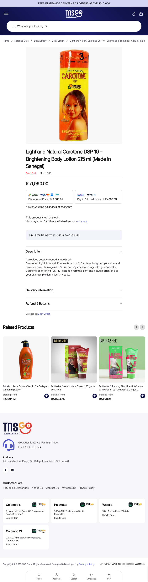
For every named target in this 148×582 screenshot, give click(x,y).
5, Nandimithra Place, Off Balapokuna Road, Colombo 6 (25, 512)
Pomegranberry (86, 564)
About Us (37, 487)
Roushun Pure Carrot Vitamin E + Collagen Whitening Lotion (25, 388)
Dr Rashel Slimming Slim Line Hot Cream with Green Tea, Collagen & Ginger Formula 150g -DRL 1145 (121, 389)
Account (56, 579)
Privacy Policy (86, 487)
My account (69, 487)
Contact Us (52, 487)
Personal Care (22, 40)
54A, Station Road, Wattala (115, 511)
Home (6, 40)
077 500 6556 (38, 445)
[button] (74, 254)
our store (81, 221)
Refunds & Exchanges (16, 487)
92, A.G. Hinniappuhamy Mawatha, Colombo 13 (23, 539)
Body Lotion (58, 40)
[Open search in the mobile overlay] (74, 26)
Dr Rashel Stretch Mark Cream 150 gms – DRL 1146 (73, 388)
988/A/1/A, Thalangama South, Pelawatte (69, 512)
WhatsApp (91, 579)
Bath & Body (40, 40)
